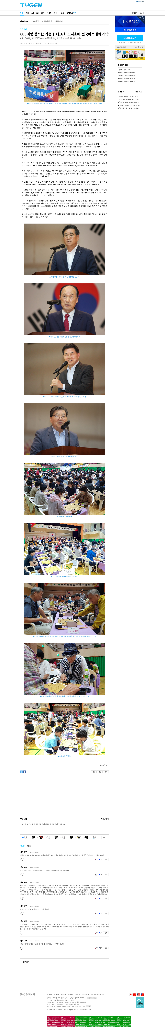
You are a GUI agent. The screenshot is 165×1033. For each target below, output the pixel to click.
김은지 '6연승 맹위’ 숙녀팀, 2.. (128, 96)
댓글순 (140, 92)
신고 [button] (106, 859)
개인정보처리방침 (87, 994)
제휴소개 (63, 994)
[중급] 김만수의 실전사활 (126, 75)
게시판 (49, 13)
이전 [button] (93, 772)
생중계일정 (47, 21)
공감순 (28, 846)
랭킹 (42, 13)
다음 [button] (100, 772)
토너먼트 (70, 13)
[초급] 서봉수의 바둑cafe (126, 73)
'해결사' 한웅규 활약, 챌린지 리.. (129, 108)
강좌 (27, 13)
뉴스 (21, 13)
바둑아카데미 (123, 65)
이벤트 (61, 13)
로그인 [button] (142, 13)
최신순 (22, 846)
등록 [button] (104, 837)
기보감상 (35, 21)
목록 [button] (106, 772)
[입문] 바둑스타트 (124, 70)
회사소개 (50, 994)
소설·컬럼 (35, 13)
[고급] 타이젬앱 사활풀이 (126, 78)
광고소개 (56, 994)
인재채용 (70, 994)
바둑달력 (59, 21)
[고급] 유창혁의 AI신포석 (126, 81)
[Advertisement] (64, 793)
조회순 (136, 92)
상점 (55, 13)
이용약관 (77, 994)
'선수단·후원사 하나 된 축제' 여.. (129, 102)
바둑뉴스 (24, 21)
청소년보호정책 (99, 994)
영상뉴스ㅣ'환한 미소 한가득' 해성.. (129, 105)
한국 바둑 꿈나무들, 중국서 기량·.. (129, 99)
